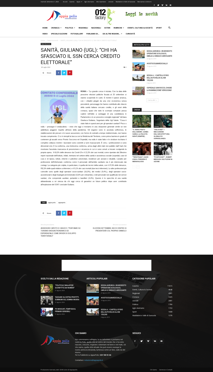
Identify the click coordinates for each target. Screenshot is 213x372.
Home (45, 28)
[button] (169, 28)
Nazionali (96, 28)
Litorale (110, 2)
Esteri (107, 28)
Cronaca (55, 28)
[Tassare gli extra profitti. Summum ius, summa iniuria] (47, 300)
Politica (69, 28)
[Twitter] (158, 5)
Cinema (135, 126)
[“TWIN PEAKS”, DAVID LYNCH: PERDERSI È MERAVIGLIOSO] (141, 148)
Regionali (83, 28)
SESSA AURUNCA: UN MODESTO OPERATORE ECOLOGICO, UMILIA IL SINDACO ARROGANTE (159, 53)
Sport (159, 28)
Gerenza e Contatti (165, 370)
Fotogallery (77, 34)
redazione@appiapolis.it (93, 360)
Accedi (65, 2)
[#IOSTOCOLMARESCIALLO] (138, 66)
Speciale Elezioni (59, 34)
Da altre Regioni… (111, 34)
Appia (78, 2)
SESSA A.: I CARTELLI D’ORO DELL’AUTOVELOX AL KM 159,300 (158, 77)
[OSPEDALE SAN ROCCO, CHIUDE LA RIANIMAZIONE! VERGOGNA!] (138, 91)
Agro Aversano (89, 2)
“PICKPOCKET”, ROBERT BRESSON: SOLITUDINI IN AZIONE (163, 159)
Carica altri (151, 100)
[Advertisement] (83, 83)
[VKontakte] (166, 5)
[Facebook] (154, 5)
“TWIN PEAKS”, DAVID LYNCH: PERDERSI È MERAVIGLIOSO (140, 159)
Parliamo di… (92, 34)
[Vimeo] (162, 5)
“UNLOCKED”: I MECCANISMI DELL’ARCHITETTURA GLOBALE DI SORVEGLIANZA (161, 134)
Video (45, 34)
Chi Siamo (153, 370)
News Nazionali (52, 40)
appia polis (52, 202)
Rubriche (118, 28)
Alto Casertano (101, 2)
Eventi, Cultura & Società (140, 28)
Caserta (71, 2)
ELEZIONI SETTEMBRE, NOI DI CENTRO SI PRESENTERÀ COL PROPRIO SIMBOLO (109, 229)
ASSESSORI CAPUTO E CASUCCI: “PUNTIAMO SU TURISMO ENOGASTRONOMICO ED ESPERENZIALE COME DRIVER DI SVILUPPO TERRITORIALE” (60, 232)
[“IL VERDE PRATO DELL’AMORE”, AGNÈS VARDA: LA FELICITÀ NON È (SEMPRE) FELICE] (141, 121)
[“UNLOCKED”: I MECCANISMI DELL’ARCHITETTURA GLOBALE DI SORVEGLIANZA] (163, 121)
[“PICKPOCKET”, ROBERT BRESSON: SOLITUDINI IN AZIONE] (163, 148)
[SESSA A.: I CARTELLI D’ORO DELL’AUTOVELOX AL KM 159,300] (138, 77)
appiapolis (61, 202)
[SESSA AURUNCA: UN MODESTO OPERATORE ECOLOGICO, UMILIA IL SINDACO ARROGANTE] (138, 54)
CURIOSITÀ (130, 34)
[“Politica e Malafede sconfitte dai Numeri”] (47, 288)
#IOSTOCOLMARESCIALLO (157, 64)
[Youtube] (170, 5)
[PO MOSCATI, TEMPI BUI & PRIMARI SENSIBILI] (47, 312)
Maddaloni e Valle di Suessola (125, 2)
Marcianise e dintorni (144, 2)
